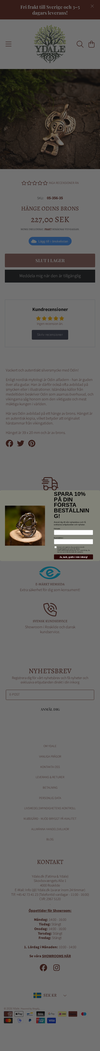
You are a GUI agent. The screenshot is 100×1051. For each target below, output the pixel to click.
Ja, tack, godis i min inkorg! (73, 557)
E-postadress (58, 538)
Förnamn (57, 528)
